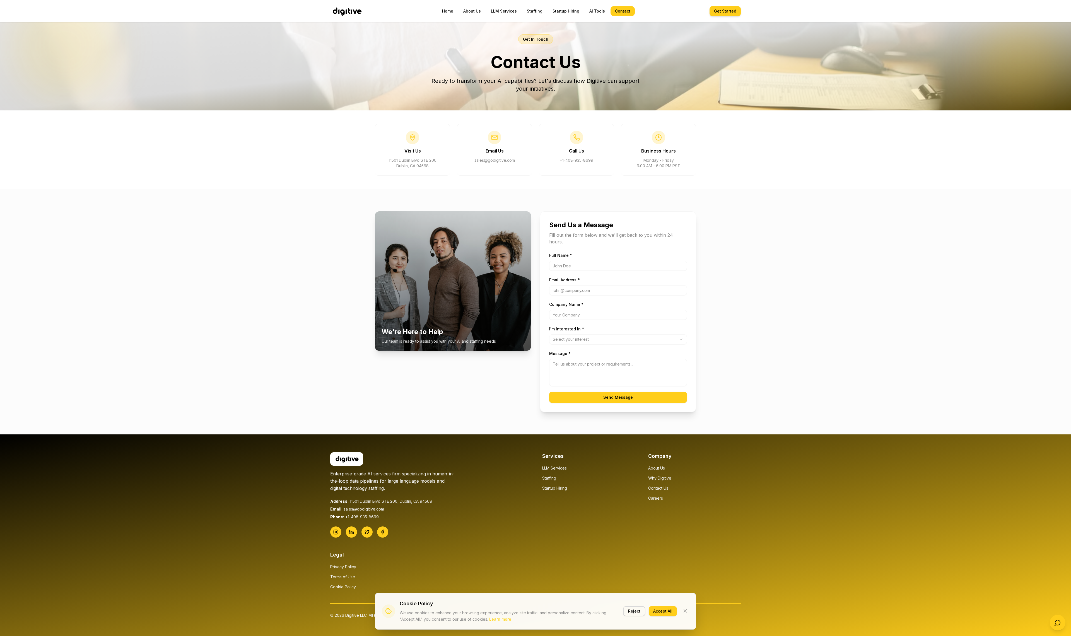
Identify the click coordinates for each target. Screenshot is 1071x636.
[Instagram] (335, 532)
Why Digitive (659, 478)
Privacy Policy (343, 566)
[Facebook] (382, 532)
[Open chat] (1057, 622)
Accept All (662, 610)
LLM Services (504, 11)
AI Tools (597, 11)
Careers (655, 498)
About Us (472, 11)
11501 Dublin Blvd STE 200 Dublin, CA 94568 (412, 163)
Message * (560, 353)
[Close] (685, 611)
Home (447, 11)
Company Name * (566, 304)
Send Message (618, 397)
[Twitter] (367, 532)
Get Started (725, 11)
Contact (622, 11)
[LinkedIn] (351, 532)
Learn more (500, 618)
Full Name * (560, 255)
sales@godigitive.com (494, 160)
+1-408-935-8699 (576, 160)
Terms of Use (342, 576)
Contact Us (658, 488)
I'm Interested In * (566, 329)
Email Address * (564, 279)
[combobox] (618, 339)
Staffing (534, 11)
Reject (634, 610)
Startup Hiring (566, 11)
